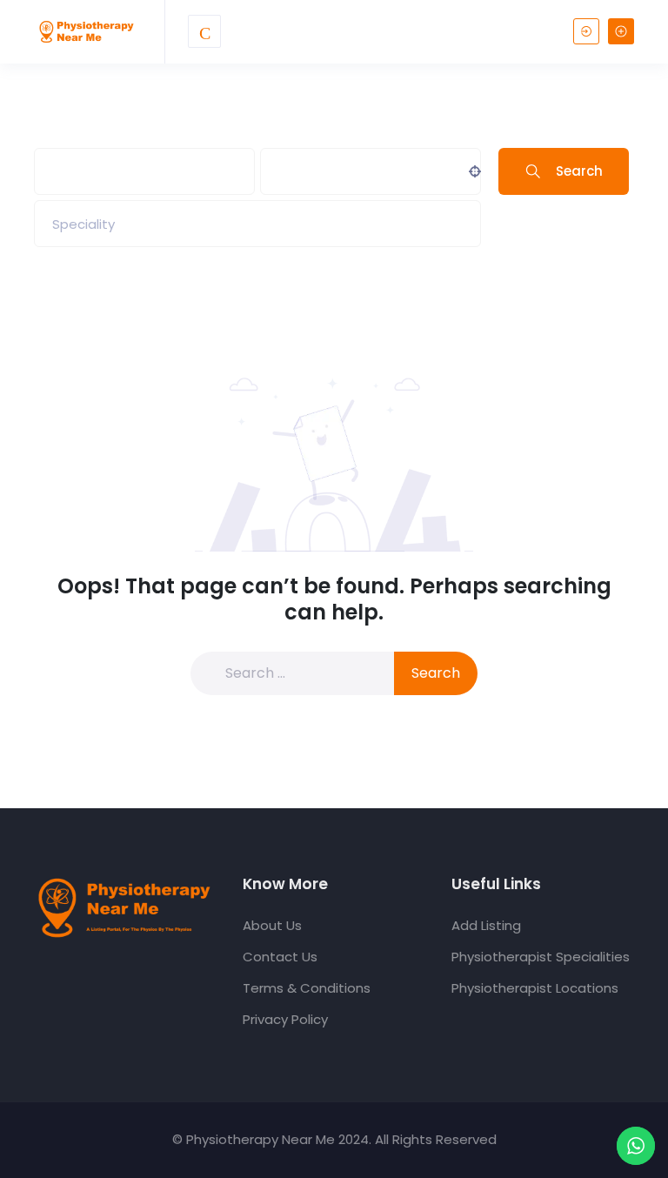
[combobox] (257, 223)
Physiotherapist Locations (534, 988)
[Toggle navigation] (204, 31)
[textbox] (83, 224)
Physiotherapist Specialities (540, 956)
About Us (272, 925)
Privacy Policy (285, 1019)
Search (579, 171)
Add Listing (486, 925)
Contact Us (280, 956)
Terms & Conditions (307, 988)
